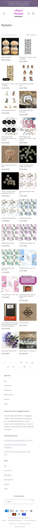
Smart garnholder (6, 57)
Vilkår (6, 404)
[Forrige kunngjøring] (4, 3)
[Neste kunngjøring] (34, 3)
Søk (5, 381)
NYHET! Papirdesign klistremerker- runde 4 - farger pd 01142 (27, 138)
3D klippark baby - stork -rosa (10, 294)
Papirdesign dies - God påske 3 (27, 351)
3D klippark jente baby (8, 243)
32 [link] (32, 362)
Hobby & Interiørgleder (18, 518)
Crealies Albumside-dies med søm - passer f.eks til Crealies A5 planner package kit (10, 324)
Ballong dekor (8, 395)
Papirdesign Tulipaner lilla (9, 351)
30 (21, 362)
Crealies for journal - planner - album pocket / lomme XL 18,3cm (27, 296)
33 (8, 367)
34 (13, 367)
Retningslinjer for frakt (25, 523)
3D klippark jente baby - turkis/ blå (8, 268)
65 (24, 367)
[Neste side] (30, 367)
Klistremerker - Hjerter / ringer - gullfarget (10, 84)
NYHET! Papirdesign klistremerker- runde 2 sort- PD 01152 (9, 138)
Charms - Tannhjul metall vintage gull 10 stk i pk (8, 192)
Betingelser (8, 390)
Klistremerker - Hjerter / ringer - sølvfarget (27, 58)
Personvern (8, 385)
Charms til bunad (24, 322)
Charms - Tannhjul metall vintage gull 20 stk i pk (26, 165)
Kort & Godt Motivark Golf (9, 110)
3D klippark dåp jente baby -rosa (27, 192)
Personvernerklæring (30, 520)
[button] (4, 13)
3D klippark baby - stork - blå (27, 268)
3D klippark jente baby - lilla (27, 243)
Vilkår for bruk (13, 523)
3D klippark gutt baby (25, 218)
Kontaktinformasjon (20, 526)
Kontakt (6, 399)
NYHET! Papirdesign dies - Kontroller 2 (26, 111)
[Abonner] (32, 500)
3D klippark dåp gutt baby (9, 218)
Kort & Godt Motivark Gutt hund (26, 84)
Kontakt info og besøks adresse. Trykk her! (18, 440)
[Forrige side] (5, 362)
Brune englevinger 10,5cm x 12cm (9, 165)
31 (26, 362)
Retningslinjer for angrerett (15, 520)
